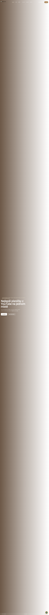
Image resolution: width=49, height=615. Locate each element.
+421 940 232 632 (11, 314)
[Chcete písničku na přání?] (46, 612)
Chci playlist (4, 314)
